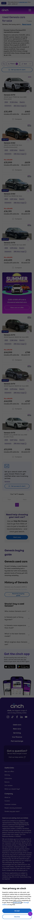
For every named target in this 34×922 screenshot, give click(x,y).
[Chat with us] (30, 914)
